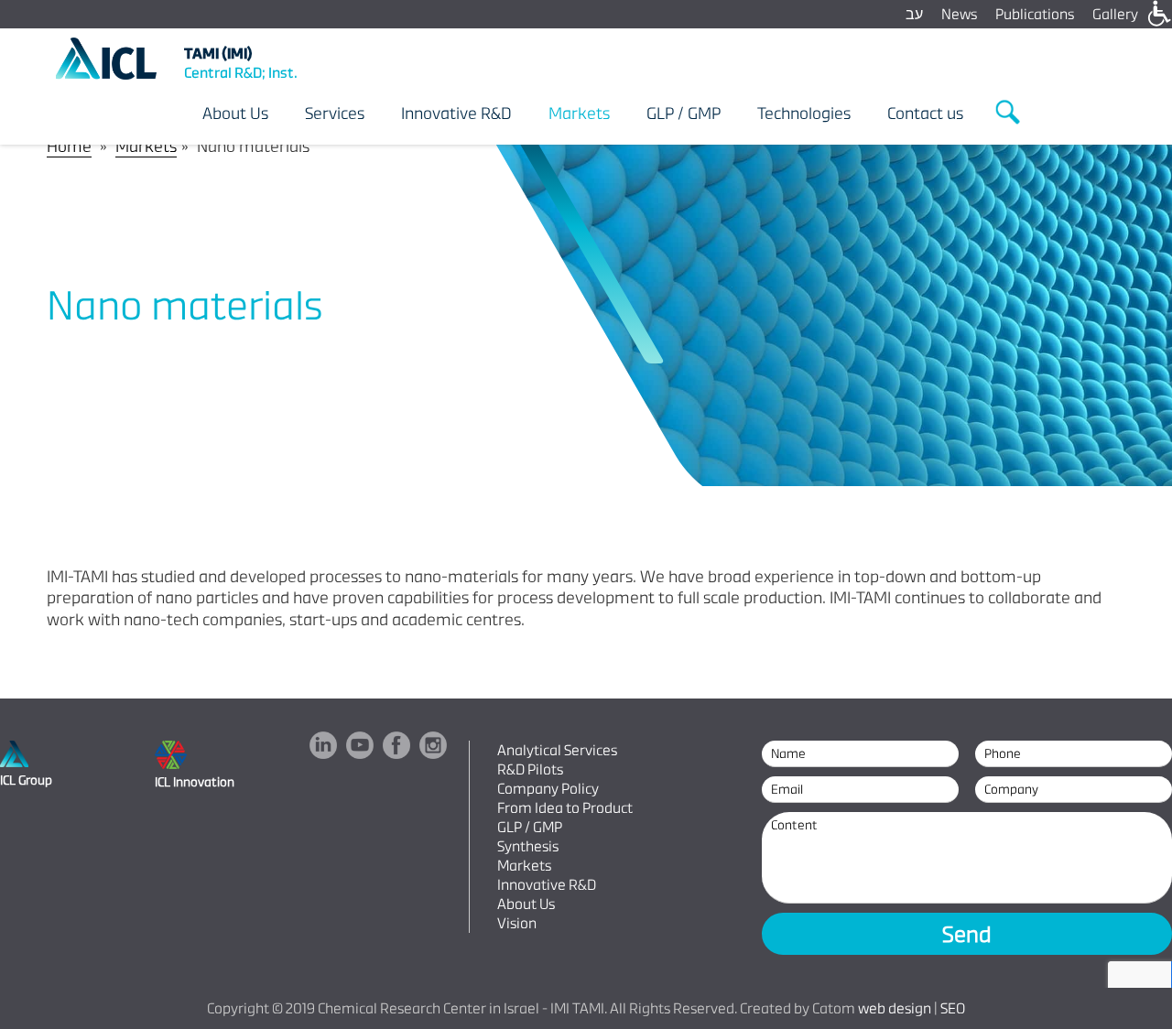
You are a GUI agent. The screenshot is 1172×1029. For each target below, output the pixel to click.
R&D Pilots (530, 769)
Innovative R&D (546, 884)
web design (894, 1008)
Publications (1034, 14)
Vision (517, 923)
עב (914, 14)
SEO (952, 1008)
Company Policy (548, 788)
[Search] (1009, 112)
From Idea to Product (565, 808)
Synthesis (528, 846)
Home (69, 146)
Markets (146, 146)
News (959, 14)
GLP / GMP (529, 827)
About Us (526, 904)
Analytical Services (557, 750)
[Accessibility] (1158, 13)
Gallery (1115, 14)
